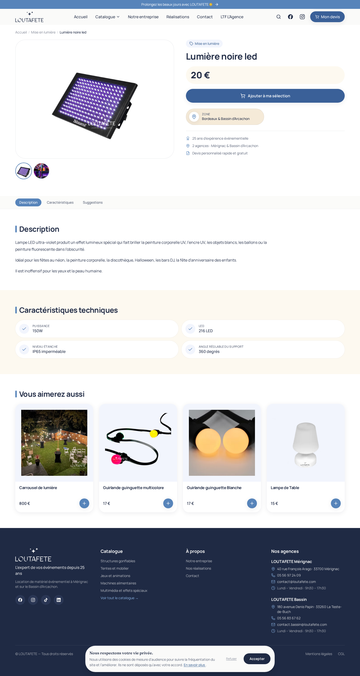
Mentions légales (319, 653)
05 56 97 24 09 (289, 575)
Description (28, 202)
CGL (341, 653)
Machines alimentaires (118, 583)
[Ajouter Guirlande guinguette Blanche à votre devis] (252, 503)
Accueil (81, 16)
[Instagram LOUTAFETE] (302, 17)
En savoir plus (195, 664)
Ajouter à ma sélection (269, 96)
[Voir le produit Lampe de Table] (306, 443)
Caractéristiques (60, 202)
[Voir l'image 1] (24, 171)
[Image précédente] (23, 99)
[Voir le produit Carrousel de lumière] (54, 443)
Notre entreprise (143, 16)
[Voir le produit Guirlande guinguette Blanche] (222, 443)
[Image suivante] (166, 99)
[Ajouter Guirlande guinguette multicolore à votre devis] (168, 503)
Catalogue (105, 16)
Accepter (257, 658)
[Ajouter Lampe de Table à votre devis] (336, 503)
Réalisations (177, 16)
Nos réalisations (198, 568)
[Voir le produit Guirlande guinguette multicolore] (138, 443)
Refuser (231, 659)
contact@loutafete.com (296, 581)
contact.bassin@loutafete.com (302, 624)
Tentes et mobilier (115, 568)
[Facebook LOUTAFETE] (290, 17)
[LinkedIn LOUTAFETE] (59, 600)
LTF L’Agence (232, 16)
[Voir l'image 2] (41, 171)
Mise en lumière (43, 32)
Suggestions (93, 202)
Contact (205, 16)
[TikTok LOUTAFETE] (46, 600)
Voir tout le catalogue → (120, 597)
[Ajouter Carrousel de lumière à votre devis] (84, 503)
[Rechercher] (279, 17)
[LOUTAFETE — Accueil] (29, 16)
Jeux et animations (115, 575)
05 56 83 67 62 (289, 618)
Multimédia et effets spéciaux (124, 590)
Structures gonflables (118, 561)
